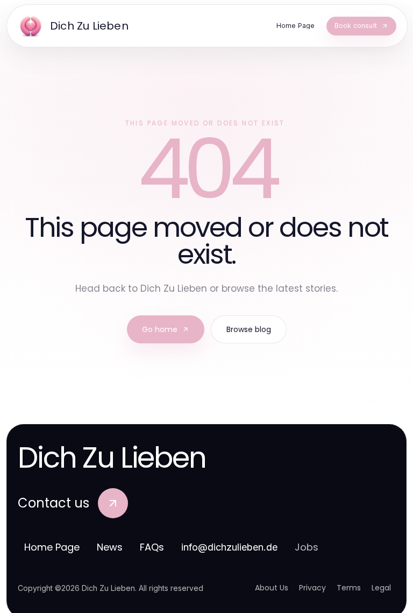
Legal (381, 587)
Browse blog (248, 329)
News (110, 547)
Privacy (312, 587)
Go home (159, 329)
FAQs (152, 547)
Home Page (52, 547)
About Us (271, 587)
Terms (349, 587)
